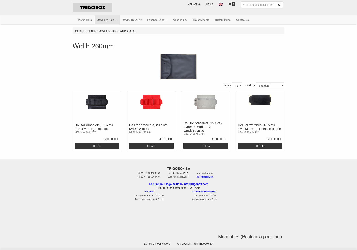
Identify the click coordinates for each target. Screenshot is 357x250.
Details (97, 146)
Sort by (250, 85)
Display (226, 85)
